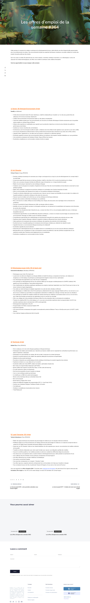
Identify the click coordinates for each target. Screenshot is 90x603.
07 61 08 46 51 (31, 592)
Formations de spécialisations (51, 592)
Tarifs (49, 6)
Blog (54, 6)
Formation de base (49, 587)
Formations (36, 6)
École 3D (29, 6)
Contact (59, 6)
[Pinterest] (6, 73)
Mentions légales (31, 599)
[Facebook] (9, 2)
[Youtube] (12, 2)
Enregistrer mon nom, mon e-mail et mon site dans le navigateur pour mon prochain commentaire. (31, 575)
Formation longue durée (50, 590)
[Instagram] (16, 2)
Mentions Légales (77, 1)
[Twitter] (6, 70)
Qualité (43, 6)
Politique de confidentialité (33, 597)
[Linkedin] (14, 2)
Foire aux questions (68, 1)
